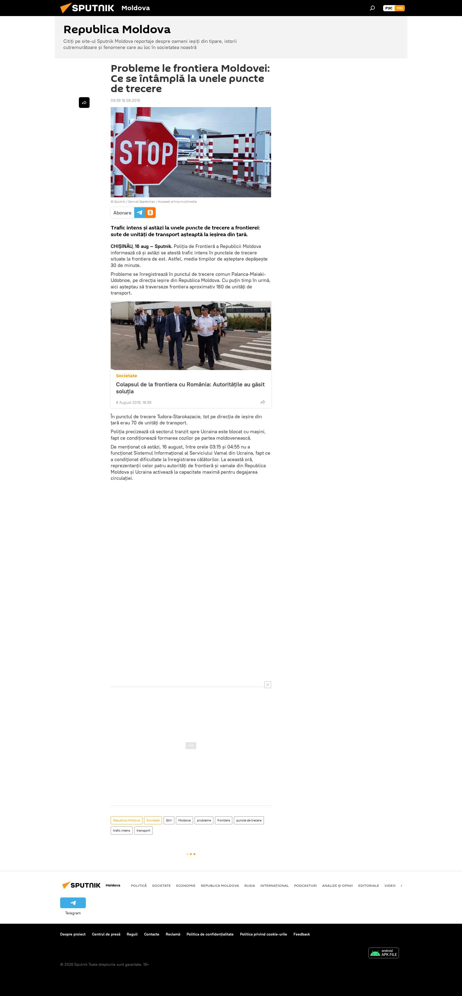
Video (390, 885)
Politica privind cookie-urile (263, 934)
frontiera (223, 820)
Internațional (274, 885)
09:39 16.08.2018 (125, 100)
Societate (126, 375)
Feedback (302, 934)
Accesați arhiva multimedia (177, 201)
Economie (185, 885)
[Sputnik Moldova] (89, 14)
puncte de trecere (248, 820)
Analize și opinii (337, 885)
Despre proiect (73, 934)
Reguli (132, 934)
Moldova (184, 820)
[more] (262, 402)
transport (143, 830)
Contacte (151, 934)
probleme (204, 820)
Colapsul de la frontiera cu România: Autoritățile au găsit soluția (190, 388)
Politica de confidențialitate (210, 934)
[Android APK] (383, 954)
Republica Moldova (126, 820)
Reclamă (173, 934)
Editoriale (368, 885)
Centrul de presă (106, 934)
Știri (169, 820)
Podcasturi (305, 885)
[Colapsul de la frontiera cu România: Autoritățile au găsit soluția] (191, 335)
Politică (139, 885)
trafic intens (121, 830)
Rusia (249, 885)
